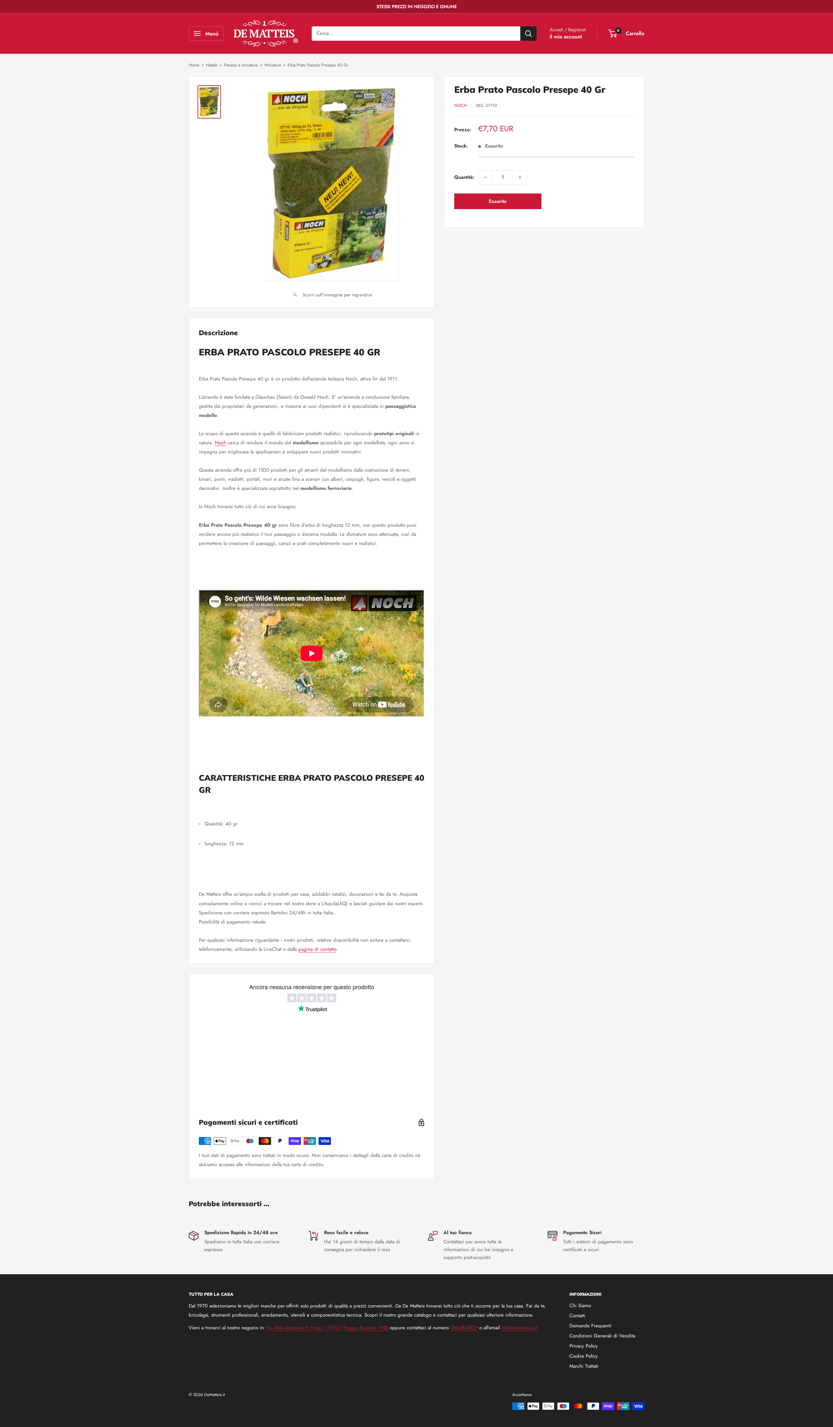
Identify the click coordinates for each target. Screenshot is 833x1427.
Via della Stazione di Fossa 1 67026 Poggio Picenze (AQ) (327, 1327)
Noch (460, 105)
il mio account (566, 36)
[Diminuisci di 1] (485, 177)
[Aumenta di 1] (520, 177)
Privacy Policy (583, 1345)
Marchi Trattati (583, 1366)
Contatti (577, 1315)
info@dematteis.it (519, 1327)
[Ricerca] (528, 33)
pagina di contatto (317, 949)
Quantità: (464, 177)
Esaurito (498, 201)
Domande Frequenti (590, 1325)
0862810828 (464, 1327)
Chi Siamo (580, 1305)
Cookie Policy (583, 1356)
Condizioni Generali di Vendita (602, 1335)
